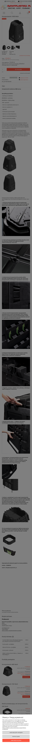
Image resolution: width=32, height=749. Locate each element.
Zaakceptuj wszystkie (16, 740)
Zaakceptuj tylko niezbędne (16, 732)
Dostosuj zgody (16, 736)
